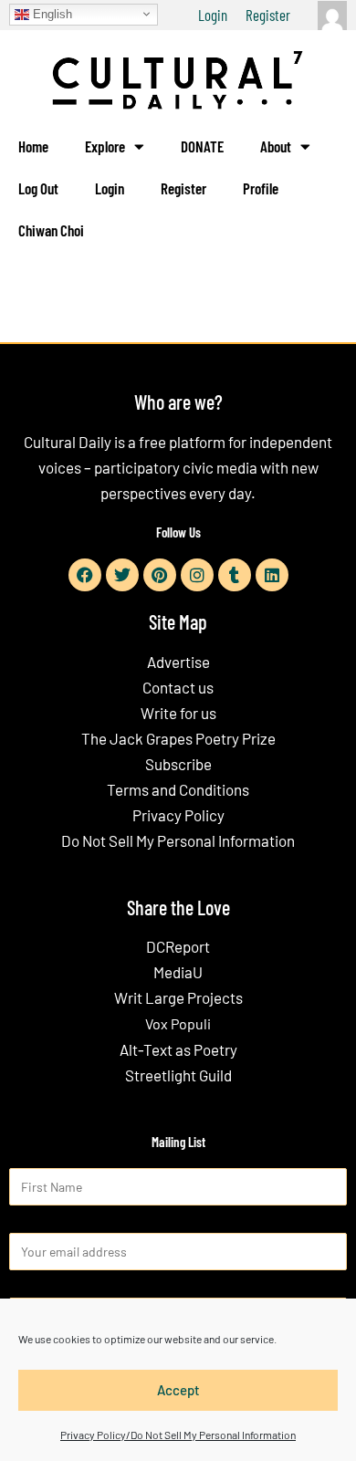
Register (268, 14)
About (275, 146)
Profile (260, 188)
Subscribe (178, 764)
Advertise (178, 661)
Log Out (38, 188)
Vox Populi (178, 1023)
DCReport (178, 946)
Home (33, 146)
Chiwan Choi (51, 230)
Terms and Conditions (178, 789)
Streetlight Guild (178, 1075)
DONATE (202, 146)
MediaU (178, 972)
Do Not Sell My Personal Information (178, 840)
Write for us (178, 713)
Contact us (178, 687)
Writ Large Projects (178, 997)
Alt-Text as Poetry (178, 1049)
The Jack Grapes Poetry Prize (178, 738)
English (50, 13)
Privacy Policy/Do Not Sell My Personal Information (178, 1434)
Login (212, 14)
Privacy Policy (178, 815)
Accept (178, 1390)
